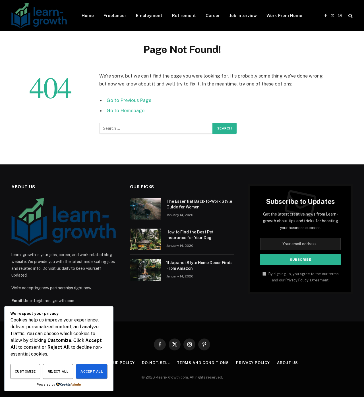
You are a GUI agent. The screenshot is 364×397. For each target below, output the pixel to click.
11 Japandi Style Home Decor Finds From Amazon (199, 265)
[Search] (350, 15)
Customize (25, 371)
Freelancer (115, 15)
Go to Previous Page (129, 100)
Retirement (184, 15)
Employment (149, 15)
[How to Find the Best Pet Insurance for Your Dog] (145, 239)
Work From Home (284, 15)
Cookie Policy (119, 363)
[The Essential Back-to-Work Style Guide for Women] (145, 209)
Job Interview (243, 15)
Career (213, 15)
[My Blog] (39, 15)
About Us (287, 363)
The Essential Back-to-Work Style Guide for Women (199, 204)
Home (88, 15)
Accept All (91, 371)
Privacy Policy (297, 280)
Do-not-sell (156, 363)
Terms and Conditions (203, 363)
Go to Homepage (125, 110)
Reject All (58, 371)
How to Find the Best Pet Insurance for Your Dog (190, 235)
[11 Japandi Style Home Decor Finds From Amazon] (145, 270)
